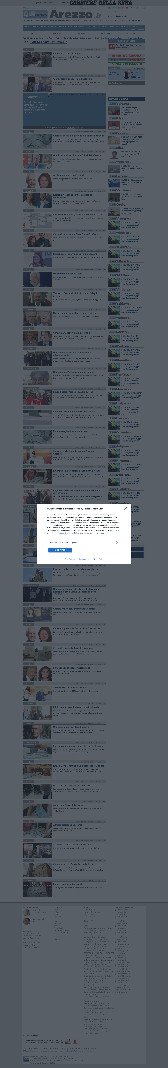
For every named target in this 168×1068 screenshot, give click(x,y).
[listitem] (84, 542)
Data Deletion (70, 559)
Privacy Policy (98, 559)
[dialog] (84, 534)
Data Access (84, 559)
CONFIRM (60, 550)
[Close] (126, 509)
